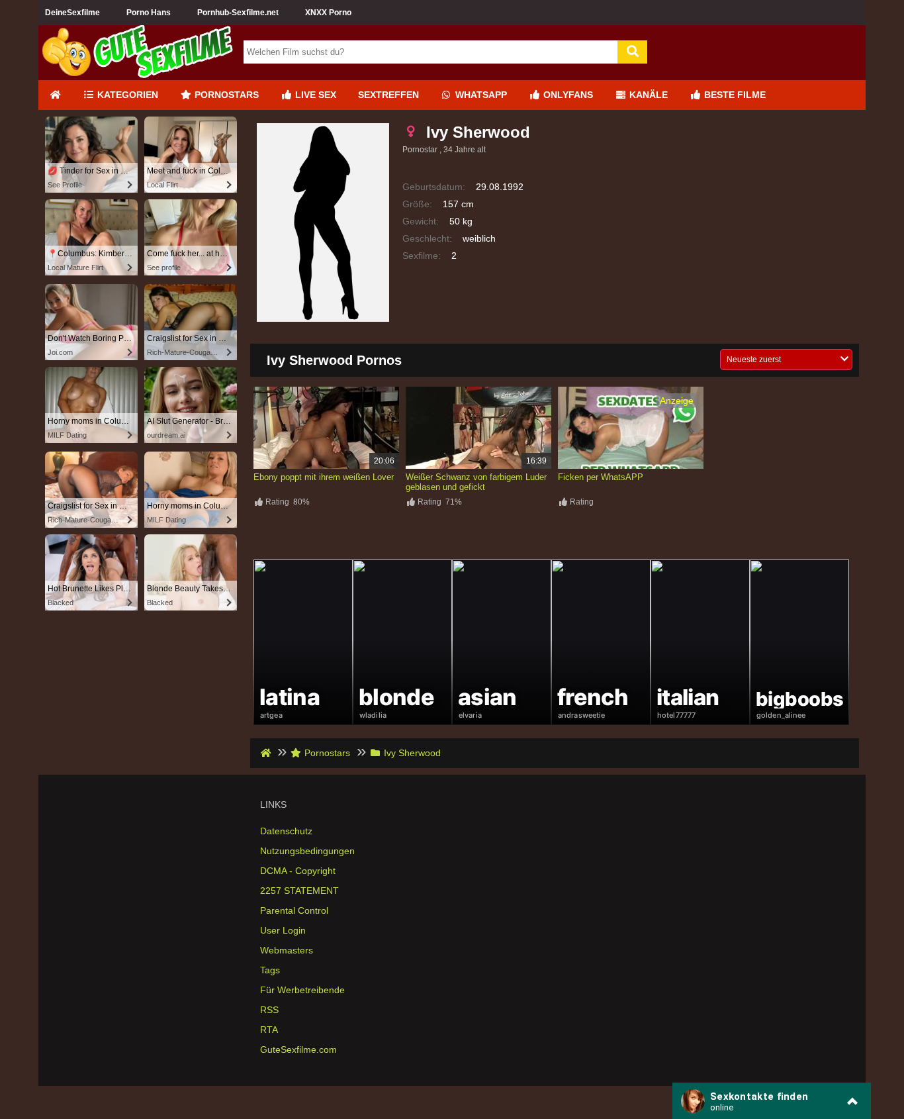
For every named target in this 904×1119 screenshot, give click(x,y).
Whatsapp (480, 94)
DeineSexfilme (72, 12)
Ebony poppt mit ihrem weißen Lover (323, 477)
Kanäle (647, 94)
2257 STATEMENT (299, 890)
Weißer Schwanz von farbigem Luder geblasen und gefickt (476, 482)
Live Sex (314, 94)
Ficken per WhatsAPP (600, 477)
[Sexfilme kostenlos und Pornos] (137, 75)
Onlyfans (567, 94)
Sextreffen (388, 94)
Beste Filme (733, 94)
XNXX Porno (328, 12)
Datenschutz (286, 831)
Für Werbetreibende (302, 990)
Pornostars (225, 94)
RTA (269, 1029)
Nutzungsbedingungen (307, 851)
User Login (283, 930)
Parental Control (294, 910)
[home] (267, 753)
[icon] (54, 95)
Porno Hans (148, 12)
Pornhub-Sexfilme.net (238, 12)
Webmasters (286, 950)
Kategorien (126, 94)
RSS (269, 1009)
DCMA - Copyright (298, 870)
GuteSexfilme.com (298, 1049)
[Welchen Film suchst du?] (632, 52)
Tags (270, 970)
